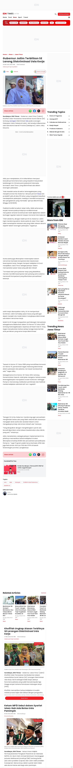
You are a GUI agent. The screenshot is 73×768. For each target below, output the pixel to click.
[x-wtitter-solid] (38, 110)
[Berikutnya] (46, 585)
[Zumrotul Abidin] (5, 493)
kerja (39, 194)
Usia (26, 121)
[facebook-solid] (34, 110)
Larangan (12, 121)
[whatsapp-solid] (30, 110)
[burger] (69, 17)
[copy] (43, 110)
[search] (56, 14)
